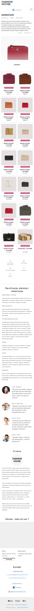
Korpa (10, 276)
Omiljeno (23, 270)
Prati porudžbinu (10, 270)
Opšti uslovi (10, 604)
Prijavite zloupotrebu (22, 607)
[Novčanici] (17, 49)
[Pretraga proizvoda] (31, 9)
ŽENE (12, 18)
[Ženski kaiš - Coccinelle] (25, 236)
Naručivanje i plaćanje (21, 604)
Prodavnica (4, 18)
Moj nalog (24, 263)
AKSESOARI (19, 18)
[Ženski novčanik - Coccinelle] (8, 78)
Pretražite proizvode (10, 263)
